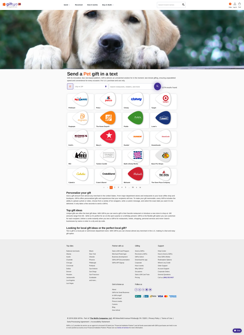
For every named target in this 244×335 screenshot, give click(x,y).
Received (79, 5)
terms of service (123, 328)
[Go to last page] (140, 187)
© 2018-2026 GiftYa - (75, 318)
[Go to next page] (136, 187)
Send (66, 5)
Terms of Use (166, 318)
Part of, (115, 318)
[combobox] (88, 86)
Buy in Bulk (107, 5)
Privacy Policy (154, 318)
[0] (239, 4)
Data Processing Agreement (78, 322)
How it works (92, 5)
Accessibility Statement (100, 322)
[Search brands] (183, 5)
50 (133, 187)
